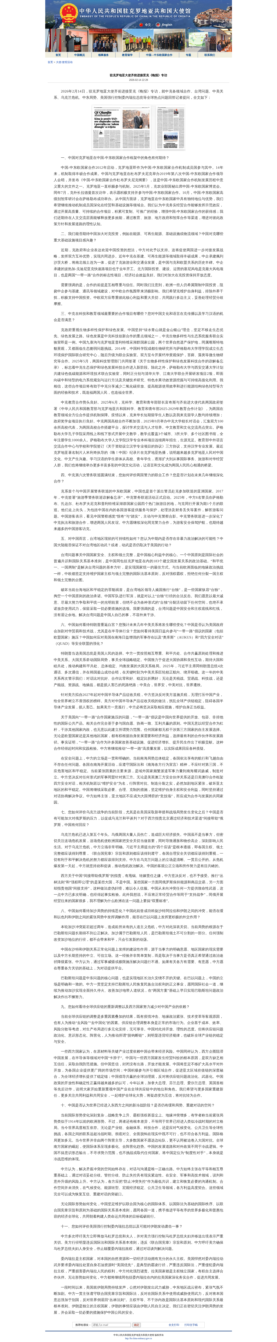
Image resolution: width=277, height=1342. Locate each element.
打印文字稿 (191, 1325)
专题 (188, 55)
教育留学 (127, 55)
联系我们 (209, 55)
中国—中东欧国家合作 (159, 55)
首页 (58, 55)
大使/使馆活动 (64, 62)
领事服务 (103, 55)
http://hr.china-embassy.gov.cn (138, 1338)
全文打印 (174, 1325)
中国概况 (79, 55)
